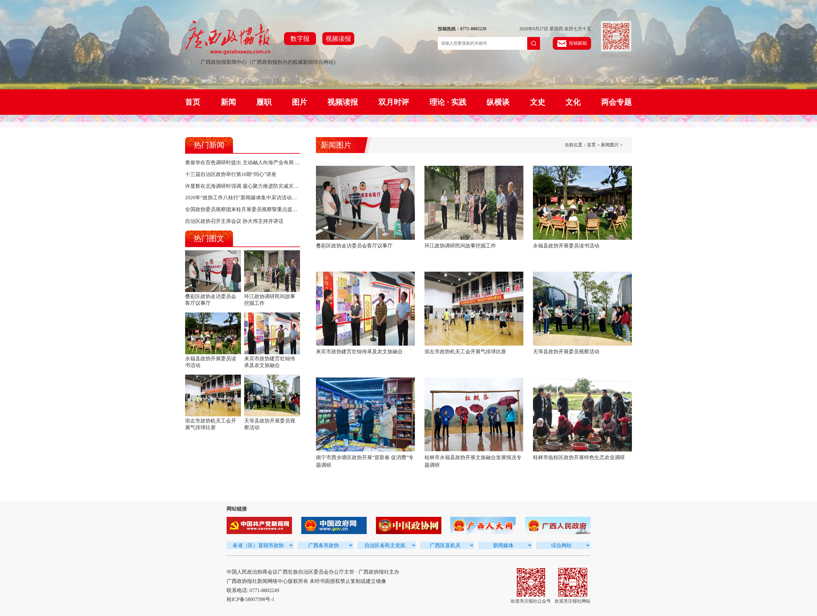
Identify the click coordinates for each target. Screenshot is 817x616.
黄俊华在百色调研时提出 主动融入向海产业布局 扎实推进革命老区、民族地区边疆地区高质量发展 (296, 162)
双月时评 (394, 102)
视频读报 (338, 38)
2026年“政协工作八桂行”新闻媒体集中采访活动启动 (243, 197)
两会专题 (616, 102)
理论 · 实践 (448, 102)
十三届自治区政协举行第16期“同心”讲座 (230, 174)
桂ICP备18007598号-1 (250, 599)
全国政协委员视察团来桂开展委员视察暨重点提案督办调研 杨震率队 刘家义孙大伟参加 (283, 209)
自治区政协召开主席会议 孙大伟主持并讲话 (234, 221)
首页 (192, 102)
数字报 (300, 38)
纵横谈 (498, 102)
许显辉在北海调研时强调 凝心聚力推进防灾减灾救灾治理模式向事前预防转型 (272, 186)
